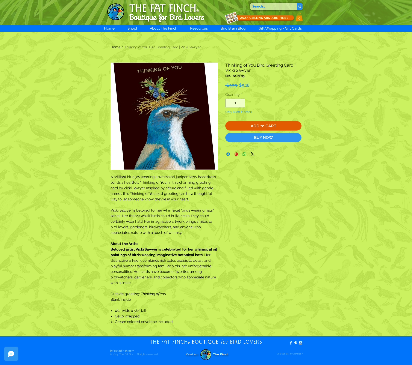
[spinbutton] (235, 103)
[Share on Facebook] (228, 154)
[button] (299, 17)
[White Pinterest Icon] (296, 343)
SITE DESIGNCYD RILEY (290, 354)
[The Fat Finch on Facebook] (291, 343)
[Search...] (300, 6)
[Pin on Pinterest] (236, 154)
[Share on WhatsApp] (244, 154)
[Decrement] (229, 103)
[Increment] (241, 103)
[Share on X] (252, 154)
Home (115, 47)
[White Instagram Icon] (300, 343)
